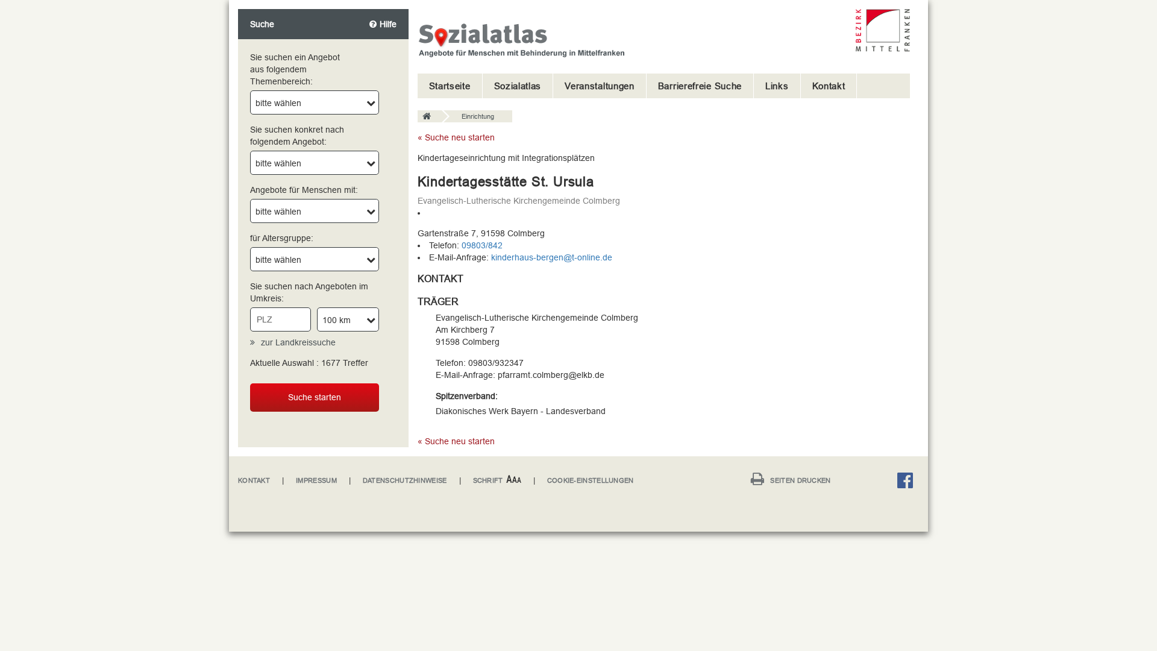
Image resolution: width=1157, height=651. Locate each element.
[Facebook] (908, 482)
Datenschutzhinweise (405, 480)
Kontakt (828, 86)
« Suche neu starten (456, 137)
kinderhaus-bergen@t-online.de (551, 257)
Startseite (450, 86)
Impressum (316, 480)
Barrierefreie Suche (700, 86)
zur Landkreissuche (298, 342)
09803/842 (482, 245)
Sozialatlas (518, 86)
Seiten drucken (800, 480)
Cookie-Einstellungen (590, 480)
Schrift (488, 480)
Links (777, 86)
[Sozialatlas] (429, 117)
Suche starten (314, 397)
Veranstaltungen (600, 86)
